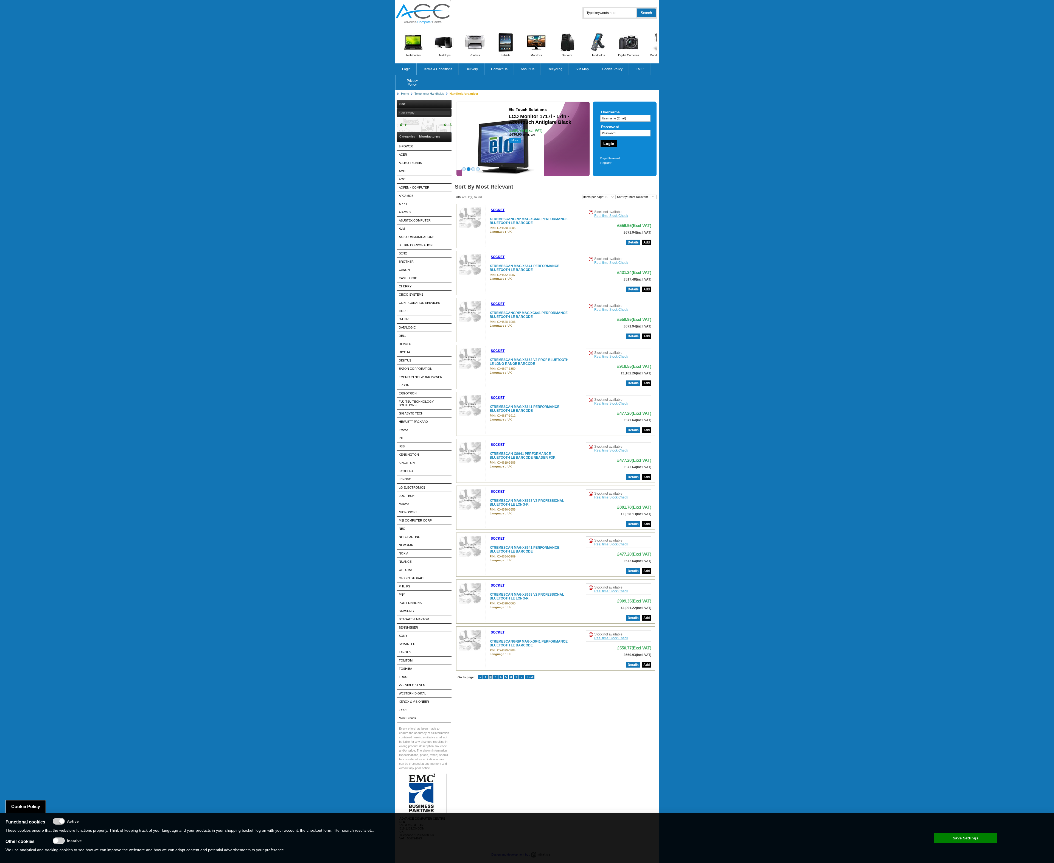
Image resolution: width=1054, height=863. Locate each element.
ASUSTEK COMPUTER (415, 220)
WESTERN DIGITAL (412, 693)
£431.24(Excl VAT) (634, 272)
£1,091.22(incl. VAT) (636, 608)
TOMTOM (406, 660)
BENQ (403, 253)
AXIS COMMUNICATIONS (416, 237)
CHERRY (405, 286)
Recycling (555, 69)
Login (406, 69)
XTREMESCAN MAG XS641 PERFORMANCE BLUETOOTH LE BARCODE (524, 268)
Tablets (506, 55)
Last (530, 677)
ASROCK (405, 212)
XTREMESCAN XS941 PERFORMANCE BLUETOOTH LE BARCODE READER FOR (523, 455)
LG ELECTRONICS (412, 487)
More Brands (407, 718)
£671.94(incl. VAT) (637, 232)
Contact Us (499, 69)
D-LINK (404, 319)
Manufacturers (429, 136)
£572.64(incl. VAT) (637, 420)
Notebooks (413, 55)
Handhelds (598, 55)
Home (405, 93)
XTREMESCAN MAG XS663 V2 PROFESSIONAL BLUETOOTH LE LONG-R (527, 502)
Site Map (582, 69)
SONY (403, 635)
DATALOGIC (407, 327)
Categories (407, 136)
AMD (402, 171)
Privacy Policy (412, 82)
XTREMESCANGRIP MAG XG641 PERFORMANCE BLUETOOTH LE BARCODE (529, 221)
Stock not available (608, 212)
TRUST (404, 677)
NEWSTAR (406, 545)
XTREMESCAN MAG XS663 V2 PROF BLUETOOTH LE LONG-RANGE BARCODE (529, 362)
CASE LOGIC (408, 278)
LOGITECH (406, 495)
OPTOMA (405, 569)
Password (610, 127)
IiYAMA (403, 430)
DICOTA (404, 352)
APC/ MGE (406, 195)
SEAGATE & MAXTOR (414, 619)
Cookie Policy (612, 69)
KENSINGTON (409, 454)
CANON (404, 269)
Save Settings (966, 838)
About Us (527, 69)
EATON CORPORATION (415, 368)
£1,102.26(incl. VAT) (636, 373)
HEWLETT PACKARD (413, 421)
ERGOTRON (408, 393)
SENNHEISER (408, 627)
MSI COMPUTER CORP (415, 520)
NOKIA (403, 553)
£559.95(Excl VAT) (634, 225)
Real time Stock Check (611, 216)
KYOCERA (406, 471)
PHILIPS (404, 586)
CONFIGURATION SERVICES (419, 302)
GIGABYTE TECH (411, 413)
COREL (404, 311)
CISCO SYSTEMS (411, 294)
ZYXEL (403, 709)
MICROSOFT (408, 512)
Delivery (472, 69)
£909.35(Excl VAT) (634, 601)
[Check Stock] (590, 212)
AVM (402, 228)
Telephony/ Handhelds (429, 93)
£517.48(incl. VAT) (637, 279)
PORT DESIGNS (410, 602)
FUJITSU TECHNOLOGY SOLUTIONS (416, 403)
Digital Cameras (628, 55)
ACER (403, 154)
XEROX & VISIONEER (414, 701)
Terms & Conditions (437, 69)
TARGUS (405, 652)
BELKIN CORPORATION (416, 245)
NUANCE (405, 561)
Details (633, 242)
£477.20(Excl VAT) (634, 413)
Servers (567, 55)
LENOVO (405, 479)
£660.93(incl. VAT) (637, 655)
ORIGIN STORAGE (412, 578)
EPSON (404, 385)
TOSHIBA (405, 668)
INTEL (403, 438)
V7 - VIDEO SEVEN (412, 685)
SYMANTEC (407, 644)
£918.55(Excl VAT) (634, 366)
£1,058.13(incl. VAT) (636, 514)
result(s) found (472, 197)
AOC (402, 179)
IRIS (402, 446)
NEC (402, 528)
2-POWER (406, 146)
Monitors (536, 55)
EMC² (640, 69)
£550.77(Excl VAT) (634, 648)
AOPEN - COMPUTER (414, 187)
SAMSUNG (406, 611)
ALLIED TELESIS (410, 162)
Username (610, 112)
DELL (402, 335)
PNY (402, 594)
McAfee (404, 504)
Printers (475, 55)
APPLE (403, 204)
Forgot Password (610, 158)
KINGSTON (407, 462)
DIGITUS (405, 360)
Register (606, 162)
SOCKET (497, 210)
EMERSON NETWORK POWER (420, 377)
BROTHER (406, 261)
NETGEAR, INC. (410, 537)
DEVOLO (405, 344)
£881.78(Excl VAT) (634, 507)
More (514, 140)
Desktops (444, 55)
